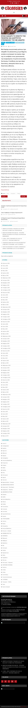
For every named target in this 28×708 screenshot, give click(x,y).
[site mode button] (23, 15)
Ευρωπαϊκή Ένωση (6, 513)
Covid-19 (4, 443)
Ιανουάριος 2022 (6, 397)
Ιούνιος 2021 (5, 414)
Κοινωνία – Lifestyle (7, 530)
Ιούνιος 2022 (5, 384)
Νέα (2, 44)
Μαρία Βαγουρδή (15, 209)
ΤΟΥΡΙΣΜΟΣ (5, 579)
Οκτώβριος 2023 (6, 346)
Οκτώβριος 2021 (6, 404)
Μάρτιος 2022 (5, 392)
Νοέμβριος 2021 (6, 401)
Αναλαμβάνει (5, 458)
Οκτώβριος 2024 (6, 316)
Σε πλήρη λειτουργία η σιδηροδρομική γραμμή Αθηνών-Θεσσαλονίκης (13, 219)
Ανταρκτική (5, 462)
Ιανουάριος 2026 (6, 280)
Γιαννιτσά (5, 479)
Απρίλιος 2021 (6, 418)
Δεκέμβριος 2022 (6, 370)
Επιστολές (5, 511)
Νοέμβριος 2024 (6, 314)
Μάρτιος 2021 (5, 421)
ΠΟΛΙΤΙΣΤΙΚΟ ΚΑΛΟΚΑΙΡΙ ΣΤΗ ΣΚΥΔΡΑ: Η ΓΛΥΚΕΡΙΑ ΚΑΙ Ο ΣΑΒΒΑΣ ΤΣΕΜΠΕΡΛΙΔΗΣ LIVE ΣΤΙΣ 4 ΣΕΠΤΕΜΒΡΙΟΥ (14, 247)
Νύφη (8, 193)
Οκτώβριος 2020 (6, 433)
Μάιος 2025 (5, 299)
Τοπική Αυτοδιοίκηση (7, 577)
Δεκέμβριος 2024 (6, 311)
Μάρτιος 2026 (5, 275)
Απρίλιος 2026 (6, 273)
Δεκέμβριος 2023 (6, 341)
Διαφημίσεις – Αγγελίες (8, 489)
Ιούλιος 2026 (5, 265)
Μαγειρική (5, 538)
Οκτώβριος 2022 (6, 375)
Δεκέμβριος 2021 (6, 399)
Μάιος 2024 (5, 328)
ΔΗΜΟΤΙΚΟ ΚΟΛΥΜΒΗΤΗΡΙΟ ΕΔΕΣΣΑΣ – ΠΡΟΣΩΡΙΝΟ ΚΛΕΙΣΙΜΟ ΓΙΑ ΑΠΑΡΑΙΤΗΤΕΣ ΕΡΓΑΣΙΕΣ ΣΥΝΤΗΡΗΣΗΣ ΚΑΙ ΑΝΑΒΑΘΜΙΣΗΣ (14, 234)
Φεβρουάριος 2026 (6, 277)
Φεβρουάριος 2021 (6, 423)
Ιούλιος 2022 (5, 382)
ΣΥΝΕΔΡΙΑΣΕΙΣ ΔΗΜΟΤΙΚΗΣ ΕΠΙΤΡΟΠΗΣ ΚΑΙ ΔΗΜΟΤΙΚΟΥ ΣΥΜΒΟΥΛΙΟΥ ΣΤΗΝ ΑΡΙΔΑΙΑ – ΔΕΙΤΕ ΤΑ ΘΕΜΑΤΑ (14, 243)
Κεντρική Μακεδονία (7, 528)
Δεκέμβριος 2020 (6, 428)
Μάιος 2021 (5, 416)
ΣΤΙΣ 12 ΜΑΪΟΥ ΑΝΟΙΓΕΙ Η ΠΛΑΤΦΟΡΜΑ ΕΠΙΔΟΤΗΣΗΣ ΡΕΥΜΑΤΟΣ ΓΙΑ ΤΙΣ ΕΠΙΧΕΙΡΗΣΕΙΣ (5, 196)
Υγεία (4, 584)
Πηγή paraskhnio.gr (5, 189)
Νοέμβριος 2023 (6, 343)
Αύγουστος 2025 (6, 292)
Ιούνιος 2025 (5, 297)
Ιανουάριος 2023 (6, 367)
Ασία (4, 472)
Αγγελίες (4, 448)
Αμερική (4, 455)
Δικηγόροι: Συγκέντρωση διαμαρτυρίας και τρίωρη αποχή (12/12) (14, 206)
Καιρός (4, 523)
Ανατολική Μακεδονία (7, 460)
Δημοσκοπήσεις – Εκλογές (8, 482)
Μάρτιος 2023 (5, 363)
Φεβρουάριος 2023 (6, 365)
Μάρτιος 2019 (5, 435)
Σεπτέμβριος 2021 (6, 406)
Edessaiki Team (12, 46)
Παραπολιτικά (5, 552)
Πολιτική (4, 560)
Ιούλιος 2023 (5, 353)
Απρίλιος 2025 (6, 302)
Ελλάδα (3, 42)
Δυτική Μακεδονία (6, 499)
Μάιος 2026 (5, 270)
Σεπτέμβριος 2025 (6, 290)
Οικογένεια (13, 193)
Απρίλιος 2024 (6, 331)
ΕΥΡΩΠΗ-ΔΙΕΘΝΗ (6, 518)
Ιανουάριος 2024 (6, 338)
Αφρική (4, 477)
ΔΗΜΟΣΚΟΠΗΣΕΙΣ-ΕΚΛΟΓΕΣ (8, 484)
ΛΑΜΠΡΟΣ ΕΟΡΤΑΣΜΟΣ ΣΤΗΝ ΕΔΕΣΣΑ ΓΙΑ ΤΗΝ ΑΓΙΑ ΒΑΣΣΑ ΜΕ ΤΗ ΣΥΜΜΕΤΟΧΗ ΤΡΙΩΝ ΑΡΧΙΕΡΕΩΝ (13, 229)
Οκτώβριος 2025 (6, 287)
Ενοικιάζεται (5, 506)
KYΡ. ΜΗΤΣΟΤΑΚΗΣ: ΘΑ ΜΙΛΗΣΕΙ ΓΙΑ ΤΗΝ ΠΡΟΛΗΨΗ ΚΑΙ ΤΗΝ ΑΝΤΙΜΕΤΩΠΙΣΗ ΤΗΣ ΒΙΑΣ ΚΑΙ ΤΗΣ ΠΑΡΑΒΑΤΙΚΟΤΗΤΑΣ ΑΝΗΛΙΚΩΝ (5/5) (24, 196)
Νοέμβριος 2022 (6, 372)
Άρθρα (4, 467)
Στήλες (4, 572)
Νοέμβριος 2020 (6, 431)
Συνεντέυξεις (5, 574)
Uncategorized (6, 445)
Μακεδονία (5, 543)
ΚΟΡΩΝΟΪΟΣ (5, 535)
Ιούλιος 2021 (5, 411)
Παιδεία (4, 550)
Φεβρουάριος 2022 (6, 394)
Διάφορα (4, 494)
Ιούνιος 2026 (5, 268)
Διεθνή (4, 496)
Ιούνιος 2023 (5, 355)
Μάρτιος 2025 (5, 304)
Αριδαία (4, 470)
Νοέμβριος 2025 (6, 285)
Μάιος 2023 (5, 358)
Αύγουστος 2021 (6, 409)
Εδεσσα (4, 501)
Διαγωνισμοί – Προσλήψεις (8, 487)
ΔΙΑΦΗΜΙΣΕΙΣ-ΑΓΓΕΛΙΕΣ (7, 492)
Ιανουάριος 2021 (6, 426)
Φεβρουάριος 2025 (6, 307)
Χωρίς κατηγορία (6, 586)
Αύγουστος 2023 (6, 350)
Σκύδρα (4, 569)
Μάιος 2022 (5, 387)
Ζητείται (4, 521)
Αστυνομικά (5, 475)
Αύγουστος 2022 (6, 379)
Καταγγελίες (5, 526)
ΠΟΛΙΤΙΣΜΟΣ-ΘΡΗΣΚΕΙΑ (7, 564)
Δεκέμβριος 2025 (6, 282)
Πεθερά (18, 193)
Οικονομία (5, 547)
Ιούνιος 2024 (5, 326)
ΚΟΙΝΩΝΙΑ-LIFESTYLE (20, 42)
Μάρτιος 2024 (5, 333)
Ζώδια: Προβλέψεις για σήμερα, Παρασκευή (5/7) (11, 212)
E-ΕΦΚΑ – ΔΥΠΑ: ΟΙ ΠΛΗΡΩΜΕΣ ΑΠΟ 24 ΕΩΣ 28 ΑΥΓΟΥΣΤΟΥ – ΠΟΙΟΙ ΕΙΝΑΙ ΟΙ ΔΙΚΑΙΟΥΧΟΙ (12, 239)
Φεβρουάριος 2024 (6, 336)
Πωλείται (5, 567)
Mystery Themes (24, 706)
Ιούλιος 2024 (5, 324)
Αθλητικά (5, 453)
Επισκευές (5, 509)
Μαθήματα (5, 540)
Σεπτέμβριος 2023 (6, 348)
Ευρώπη (4, 516)
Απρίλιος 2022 (6, 389)
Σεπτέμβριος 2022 (6, 377)
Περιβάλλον (5, 557)
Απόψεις (4, 465)
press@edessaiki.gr (6, 603)
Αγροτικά (5, 450)
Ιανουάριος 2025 (6, 309)
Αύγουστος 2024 (6, 321)
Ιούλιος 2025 (5, 294)
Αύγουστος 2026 (6, 263)
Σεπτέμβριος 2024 (6, 319)
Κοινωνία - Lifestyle (10, 42)
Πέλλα (4, 555)
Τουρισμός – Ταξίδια (7, 581)
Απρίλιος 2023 (6, 360)
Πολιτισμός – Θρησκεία (8, 562)
